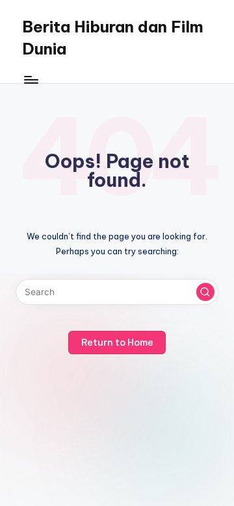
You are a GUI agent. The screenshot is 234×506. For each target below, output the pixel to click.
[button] (205, 292)
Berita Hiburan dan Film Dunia (112, 37)
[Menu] (30, 79)
